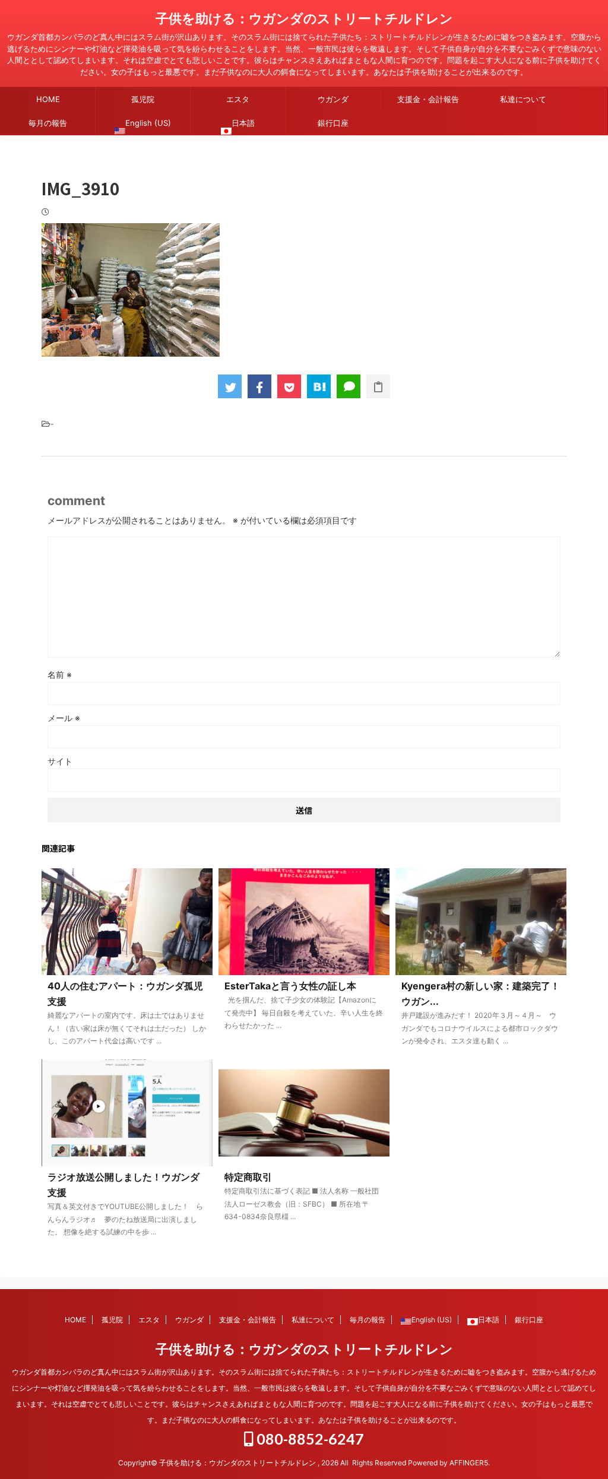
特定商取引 (248, 1177)
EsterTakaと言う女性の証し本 (290, 986)
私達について (523, 99)
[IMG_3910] (319, 386)
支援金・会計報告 (428, 99)
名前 (60, 674)
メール (64, 718)
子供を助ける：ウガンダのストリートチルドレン (304, 18)
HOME (48, 99)
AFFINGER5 (468, 1462)
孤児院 (142, 99)
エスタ (237, 99)
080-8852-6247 (309, 1439)
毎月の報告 (47, 123)
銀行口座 (333, 123)
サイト (60, 761)
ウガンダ (333, 99)
